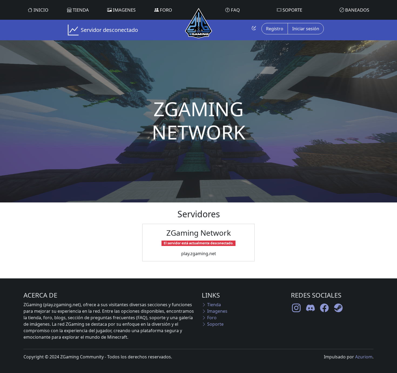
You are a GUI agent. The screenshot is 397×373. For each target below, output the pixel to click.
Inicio (40, 10)
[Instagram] (296, 307)
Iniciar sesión (305, 29)
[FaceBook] (324, 307)
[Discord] (310, 307)
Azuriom (363, 357)
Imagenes (124, 10)
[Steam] (338, 307)
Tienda (80, 10)
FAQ (235, 10)
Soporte (291, 10)
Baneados (356, 10)
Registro (274, 29)
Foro (165, 10)
